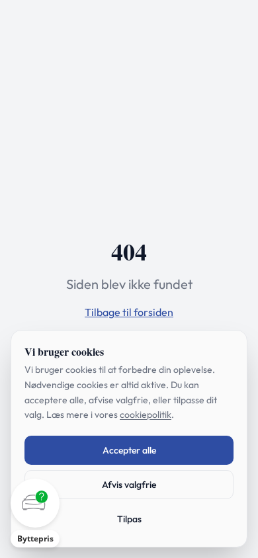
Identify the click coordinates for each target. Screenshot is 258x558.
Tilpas (129, 519)
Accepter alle (129, 450)
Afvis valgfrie (129, 485)
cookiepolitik (145, 414)
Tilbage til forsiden (129, 312)
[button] (35, 513)
